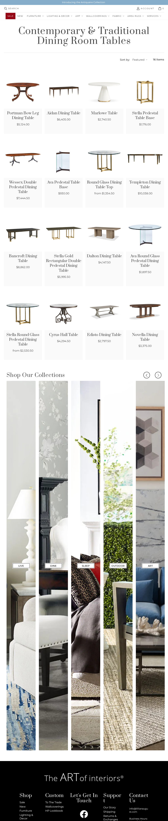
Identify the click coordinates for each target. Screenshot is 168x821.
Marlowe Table (104, 113)
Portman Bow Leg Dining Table (23, 115)
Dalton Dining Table (104, 256)
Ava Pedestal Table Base (63, 185)
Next (158, 375)
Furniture (26, 810)
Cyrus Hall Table (63, 335)
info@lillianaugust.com (138, 810)
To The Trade (53, 802)
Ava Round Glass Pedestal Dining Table (145, 261)
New (23, 806)
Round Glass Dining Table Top (104, 185)
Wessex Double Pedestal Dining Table (23, 187)
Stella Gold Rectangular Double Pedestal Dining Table (63, 263)
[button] (35, 16)
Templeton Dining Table (145, 185)
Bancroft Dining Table (23, 258)
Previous (146, 375)
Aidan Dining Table (63, 113)
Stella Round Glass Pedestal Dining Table (22, 340)
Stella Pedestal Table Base (145, 115)
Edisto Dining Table (104, 335)
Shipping (109, 811)
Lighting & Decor (26, 816)
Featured (138, 59)
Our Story (109, 807)
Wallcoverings (54, 806)
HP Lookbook (54, 810)
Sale (22, 802)
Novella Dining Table (145, 337)
